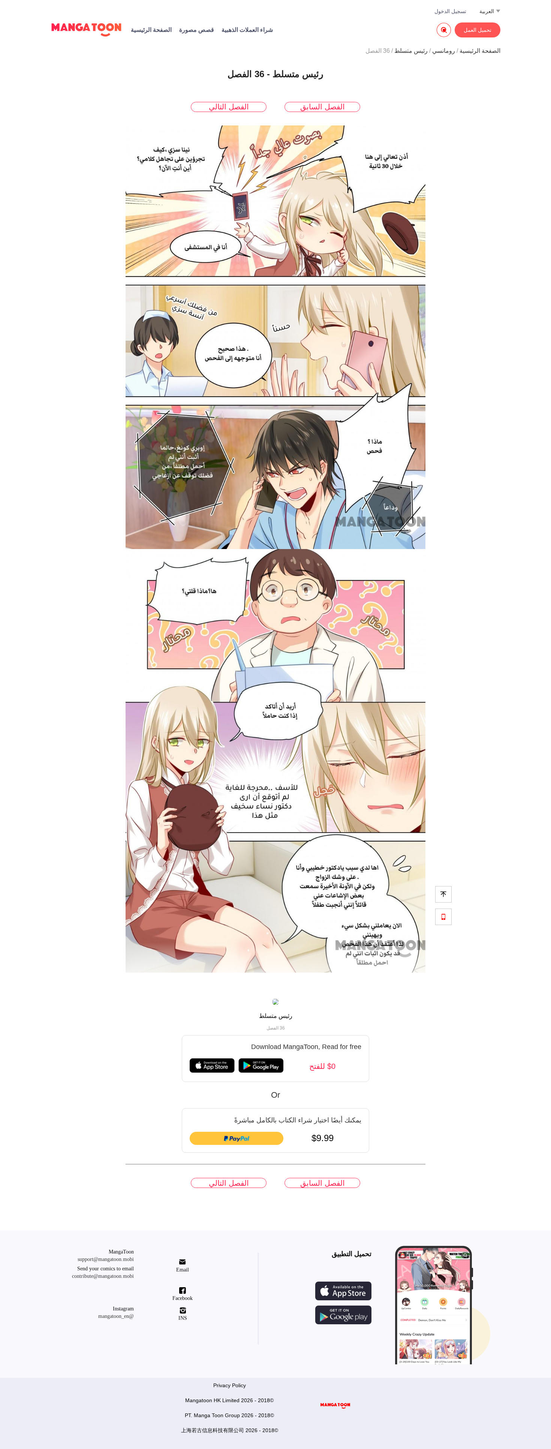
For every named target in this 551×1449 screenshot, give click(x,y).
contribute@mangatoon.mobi (103, 1276)
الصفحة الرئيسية (151, 30)
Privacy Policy (229, 1385)
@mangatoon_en (116, 1316)
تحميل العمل (477, 30)
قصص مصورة (196, 30)
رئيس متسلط (411, 51)
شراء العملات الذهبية (247, 30)
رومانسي (443, 51)
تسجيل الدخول (450, 11)
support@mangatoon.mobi (106, 1259)
